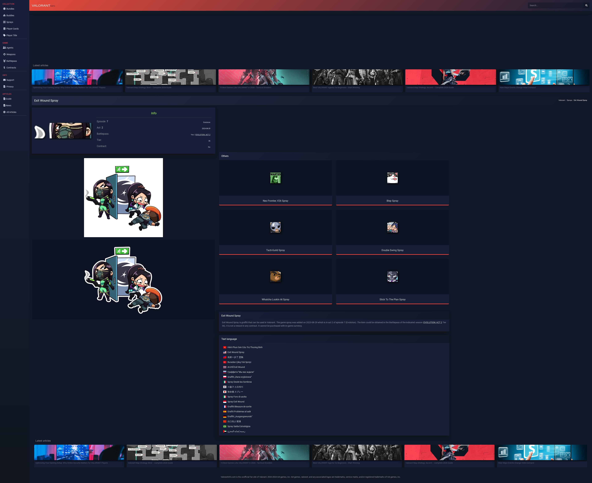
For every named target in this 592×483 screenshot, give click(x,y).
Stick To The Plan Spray (393, 299)
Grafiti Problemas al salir (239, 411)
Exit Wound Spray (236, 352)
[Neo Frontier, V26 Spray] (275, 178)
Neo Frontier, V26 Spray (275, 200)
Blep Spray (392, 200)
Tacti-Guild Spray (275, 250)
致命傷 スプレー (235, 392)
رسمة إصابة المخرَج (236, 431)
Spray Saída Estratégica (239, 426)
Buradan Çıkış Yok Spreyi (239, 362)
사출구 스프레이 (235, 387)
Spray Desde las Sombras (240, 382)
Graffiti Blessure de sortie (239, 406)
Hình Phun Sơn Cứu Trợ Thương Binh (245, 347)
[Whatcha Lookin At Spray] (275, 276)
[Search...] (586, 5)
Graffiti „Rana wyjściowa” (240, 377)
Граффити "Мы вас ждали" (241, 372)
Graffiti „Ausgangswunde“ (240, 416)
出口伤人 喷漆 (234, 421)
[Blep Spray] (392, 178)
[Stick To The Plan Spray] (392, 276)
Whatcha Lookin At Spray (275, 299)
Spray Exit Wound (236, 401)
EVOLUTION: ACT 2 (202, 135)
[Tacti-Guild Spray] (275, 227)
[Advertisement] (121, 35)
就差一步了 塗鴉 (235, 357)
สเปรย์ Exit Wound (236, 367)
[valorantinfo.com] (43, 5)
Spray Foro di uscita (237, 396)
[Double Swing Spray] (392, 227)
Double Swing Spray (393, 250)
